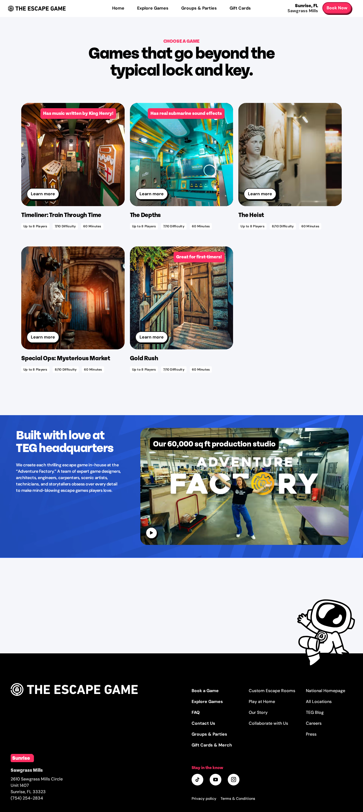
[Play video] (152, 533)
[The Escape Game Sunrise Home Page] (74, 702)
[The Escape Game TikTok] (198, 780)
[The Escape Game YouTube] (216, 780)
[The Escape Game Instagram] (234, 780)
